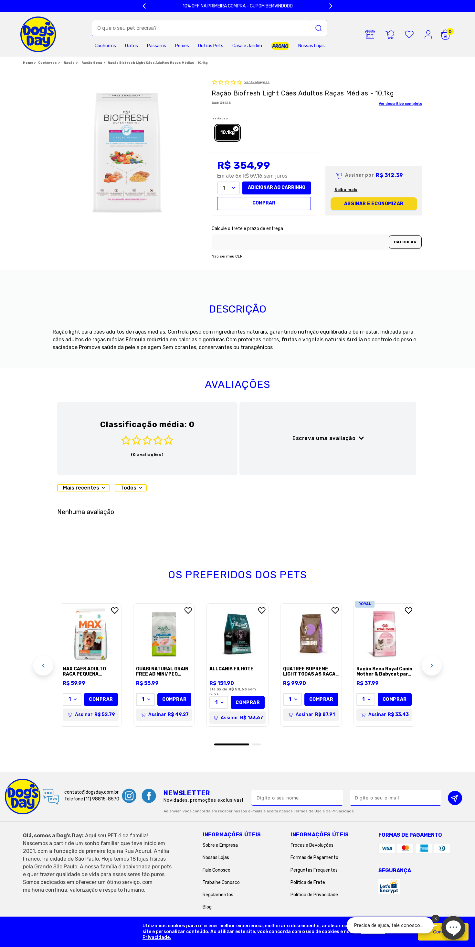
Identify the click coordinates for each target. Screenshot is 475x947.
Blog (207, 907)
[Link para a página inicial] (29, 63)
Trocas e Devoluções (311, 845)
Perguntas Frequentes (314, 870)
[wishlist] (409, 34)
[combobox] (209, 28)
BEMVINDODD (279, 6)
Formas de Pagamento (314, 857)
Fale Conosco (216, 870)
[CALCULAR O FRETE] (405, 242)
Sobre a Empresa (220, 845)
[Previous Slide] (144, 6)
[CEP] (317, 238)
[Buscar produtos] (318, 28)
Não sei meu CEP (227, 256)
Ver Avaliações (256, 82)
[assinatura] (390, 34)
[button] (227, 133)
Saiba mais (345, 190)
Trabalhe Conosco (221, 882)
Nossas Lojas (216, 857)
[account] (428, 34)
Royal (364, 604)
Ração (69, 63)
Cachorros (47, 63)
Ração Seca (91, 63)
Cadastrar (455, 797)
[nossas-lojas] (370, 34)
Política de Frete (307, 882)
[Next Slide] (330, 6)
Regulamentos (218, 894)
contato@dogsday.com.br (91, 792)
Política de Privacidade (314, 894)
